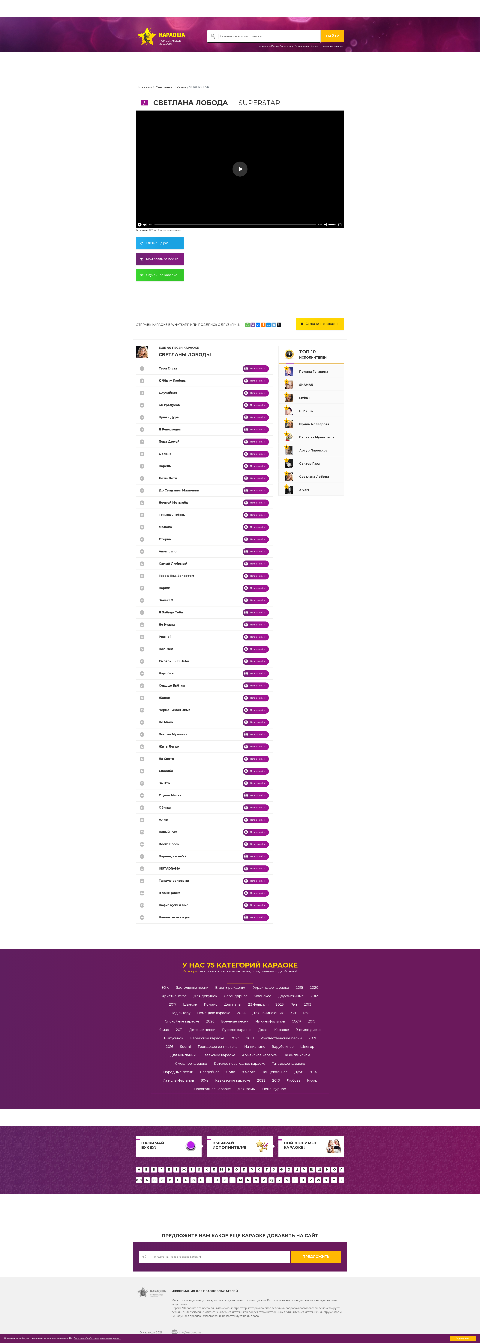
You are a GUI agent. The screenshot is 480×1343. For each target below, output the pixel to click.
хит (155, 230)
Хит (293, 1013)
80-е (204, 1080)
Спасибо (166, 771)
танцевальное (174, 230)
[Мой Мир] (268, 325)
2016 (169, 1047)
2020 (314, 988)
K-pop (312, 1080)
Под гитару (180, 1013)
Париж (164, 588)
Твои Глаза (168, 368)
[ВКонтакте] (258, 325)
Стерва (165, 539)
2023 (235, 1038)
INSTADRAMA (169, 868)
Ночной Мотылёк (173, 502)
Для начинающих (268, 1013)
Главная (145, 87)
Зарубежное (283, 1047)
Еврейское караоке (207, 1038)
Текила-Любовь (172, 515)
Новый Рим (168, 832)
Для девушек (205, 996)
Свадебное (210, 1072)
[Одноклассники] (263, 325)
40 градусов (169, 405)
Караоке (281, 1030)
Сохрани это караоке (322, 324)
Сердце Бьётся (172, 685)
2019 (311, 1021)
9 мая (164, 1030)
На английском (297, 1055)
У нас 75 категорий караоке (240, 965)
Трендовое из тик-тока (218, 1047)
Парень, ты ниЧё (173, 856)
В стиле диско (308, 1030)
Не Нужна (167, 624)
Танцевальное (275, 1072)
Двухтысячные (291, 996)
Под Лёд (166, 649)
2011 (179, 1030)
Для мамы (247, 1089)
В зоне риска (170, 893)
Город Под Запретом (176, 576)
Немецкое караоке (213, 1013)
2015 (299, 988)
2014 (313, 1072)
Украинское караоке (271, 988)
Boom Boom (169, 844)
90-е (165, 988)
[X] (279, 325)
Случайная (168, 393)
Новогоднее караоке (212, 1089)
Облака (165, 454)
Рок (306, 1013)
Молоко (165, 527)
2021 (312, 1038)
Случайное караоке (161, 275)
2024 (241, 1013)
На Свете (166, 759)
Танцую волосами (174, 881)
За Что (164, 783)
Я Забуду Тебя (171, 612)
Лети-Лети (168, 478)
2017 (172, 1004)
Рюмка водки (302, 45)
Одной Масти (170, 795)
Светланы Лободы (185, 354)
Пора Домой (169, 441)
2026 (210, 1021)
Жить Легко (169, 746)
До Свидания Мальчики (179, 490)
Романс (210, 1004)
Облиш (165, 807)
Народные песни (178, 1072)
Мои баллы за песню (162, 259)
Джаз (263, 1030)
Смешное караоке (191, 1064)
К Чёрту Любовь (172, 380)
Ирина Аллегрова (282, 45)
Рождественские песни (281, 1038)
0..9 (139, 1180)
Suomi (185, 1047)
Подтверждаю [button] (463, 1338)
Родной (165, 637)
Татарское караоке (288, 1064)
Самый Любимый (173, 563)
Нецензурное (274, 1089)
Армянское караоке (259, 1055)
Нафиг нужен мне (173, 905)
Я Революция (170, 429)
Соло (230, 1072)
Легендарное (236, 996)
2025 (279, 1004)
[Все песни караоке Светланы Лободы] (142, 352)
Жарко (164, 698)
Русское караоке (236, 1030)
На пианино (254, 1047)
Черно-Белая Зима (174, 710)
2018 (151, 230)
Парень (165, 466)
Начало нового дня (175, 917)
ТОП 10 (313, 354)
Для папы (232, 1004)
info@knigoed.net (190, 1332)
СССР (296, 1021)
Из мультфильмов (178, 1080)
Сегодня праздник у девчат (327, 45)
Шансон (190, 1004)
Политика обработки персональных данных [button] (97, 1338)
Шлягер (307, 1047)
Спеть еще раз (157, 243)
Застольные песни (192, 988)
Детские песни (202, 1030)
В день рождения (230, 988)
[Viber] (252, 325)
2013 (307, 1004)
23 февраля (258, 1004)
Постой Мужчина (173, 734)
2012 (314, 996)
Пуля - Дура (169, 417)
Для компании (183, 1055)
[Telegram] (274, 325)
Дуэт (298, 1072)
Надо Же (166, 673)
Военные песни (235, 1021)
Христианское (174, 996)
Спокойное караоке (182, 1021)
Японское (262, 996)
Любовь (293, 1080)
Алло (163, 820)
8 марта (162, 230)
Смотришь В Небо (174, 661)
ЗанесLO (166, 600)
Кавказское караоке (232, 1080)
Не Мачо (166, 722)
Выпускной (174, 1038)
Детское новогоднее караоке (239, 1064)
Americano (167, 551)
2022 (261, 1080)
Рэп (293, 1004)
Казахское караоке (218, 1055)
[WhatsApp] (247, 325)
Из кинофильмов (270, 1021)
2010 (276, 1080)
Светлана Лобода (171, 87)
